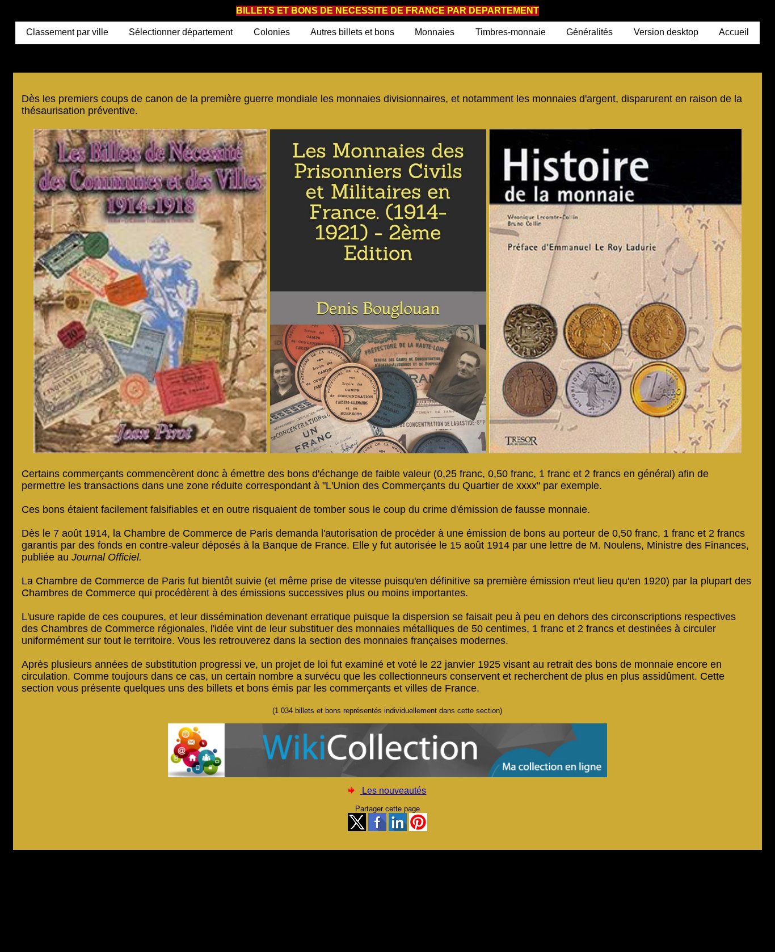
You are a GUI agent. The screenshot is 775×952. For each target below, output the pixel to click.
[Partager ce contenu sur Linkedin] (398, 828)
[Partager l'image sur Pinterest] (418, 828)
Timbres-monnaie (510, 32)
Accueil (734, 32)
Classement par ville (67, 32)
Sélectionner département (181, 32)
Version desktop (666, 32)
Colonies (272, 32)
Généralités (589, 32)
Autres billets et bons (352, 32)
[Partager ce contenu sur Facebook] (377, 828)
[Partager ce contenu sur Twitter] (357, 828)
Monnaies (434, 32)
